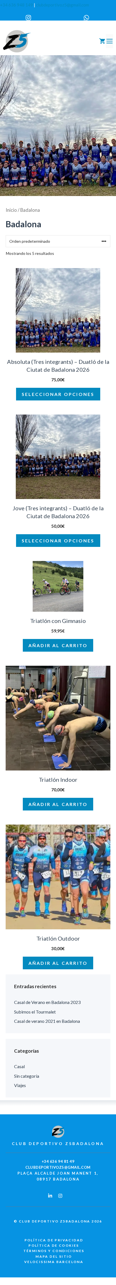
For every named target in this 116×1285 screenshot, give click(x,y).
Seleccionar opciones (58, 394)
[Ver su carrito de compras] (102, 41)
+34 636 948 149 (16, 4)
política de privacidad (53, 1240)
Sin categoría (26, 1076)
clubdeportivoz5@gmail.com (62, 4)
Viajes (20, 1085)
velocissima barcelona (53, 1262)
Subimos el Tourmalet (35, 1011)
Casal (19, 1066)
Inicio (11, 210)
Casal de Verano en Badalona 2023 (47, 1002)
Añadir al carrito (58, 645)
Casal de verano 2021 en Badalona (47, 1021)
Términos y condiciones (53, 1251)
